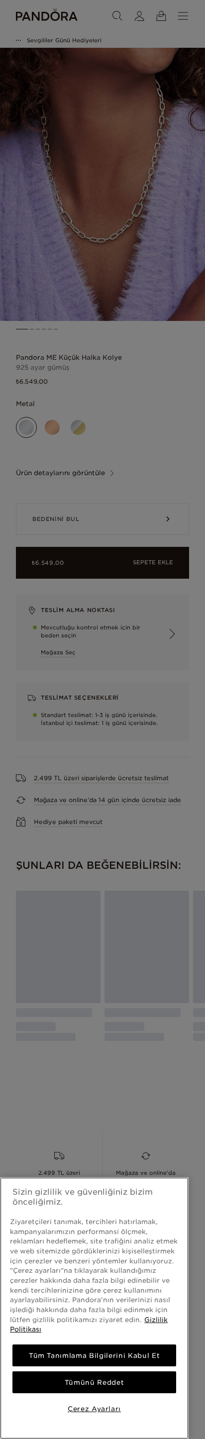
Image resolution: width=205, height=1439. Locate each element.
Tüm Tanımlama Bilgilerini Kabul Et (94, 1355)
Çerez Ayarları (94, 1409)
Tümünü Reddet (94, 1382)
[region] (94, 1308)
